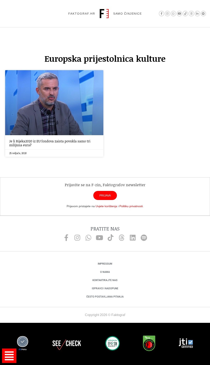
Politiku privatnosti (131, 206)
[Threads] (191, 13)
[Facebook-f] (161, 13)
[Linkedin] (132, 237)
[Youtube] (179, 13)
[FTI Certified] (186, 344)
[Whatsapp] (173, 13)
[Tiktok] (185, 13)
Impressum (105, 263)
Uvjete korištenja (106, 206)
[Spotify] (203, 13)
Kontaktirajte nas (105, 280)
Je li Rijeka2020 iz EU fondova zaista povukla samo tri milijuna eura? (49, 143)
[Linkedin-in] (197, 13)
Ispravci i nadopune (105, 288)
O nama (105, 272)
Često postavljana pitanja (105, 296)
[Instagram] (167, 13)
